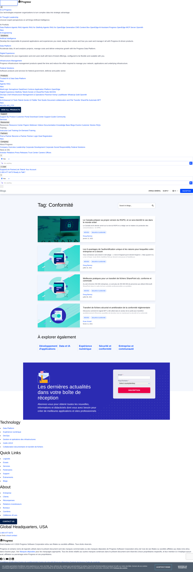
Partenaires (7, 470)
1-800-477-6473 (6, 172)
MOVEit (53, 92)
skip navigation (9, 3)
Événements (8, 477)
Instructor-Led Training (9, 131)
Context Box (85, 27)
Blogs (72, 125)
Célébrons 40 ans (10, 515)
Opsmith (71, 28)
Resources (5, 122)
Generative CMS (72, 27)
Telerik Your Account (28, 170)
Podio (46, 92)
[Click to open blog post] (59, 229)
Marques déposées (27, 552)
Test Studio (42, 100)
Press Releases (21, 153)
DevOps (3, 95)
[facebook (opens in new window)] (1, 560)
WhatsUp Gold (74, 95)
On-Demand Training (27, 131)
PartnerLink (14, 170)
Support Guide (50, 117)
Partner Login (32, 136)
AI (1, 7)
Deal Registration (26, 137)
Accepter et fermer (163, 567)
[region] (96, 567)
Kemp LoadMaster (59, 95)
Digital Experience (7, 53)
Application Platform (43, 89)
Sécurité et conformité (98, 232)
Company (4, 142)
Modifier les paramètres (182, 567)
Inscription (186, 191)
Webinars (33, 125)
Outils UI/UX (8, 443)
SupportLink (5, 170)
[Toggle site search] (1, 175)
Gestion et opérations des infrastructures (19, 439)
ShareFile (40, 92)
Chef (9, 95)
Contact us (8, 521)
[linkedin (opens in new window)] (13, 560)
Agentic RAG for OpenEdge (54, 27)
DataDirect (23, 89)
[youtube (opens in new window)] (7, 560)
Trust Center (33, 153)
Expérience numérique (12, 432)
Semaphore (13, 89)
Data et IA (64, 346)
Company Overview (8, 147)
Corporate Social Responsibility (58, 147)
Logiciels (6, 459)
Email (120, 375)
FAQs (98, 125)
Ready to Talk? (19, 172)
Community (61, 117)
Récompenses (9, 500)
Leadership (20, 147)
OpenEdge (55, 89)
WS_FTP (10, 106)
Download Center (37, 117)
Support (4, 114)
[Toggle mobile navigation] (1, 186)
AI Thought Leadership (9, 17)
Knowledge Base (63, 125)
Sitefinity (18, 92)
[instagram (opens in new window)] (10, 560)
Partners (4, 133)
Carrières (6, 512)
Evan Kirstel (87, 321)
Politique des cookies (120, 568)
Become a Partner (19, 136)
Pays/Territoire (123, 381)
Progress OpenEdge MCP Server (122, 27)
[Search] (1, 155)
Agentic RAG (16, 27)
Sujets (165, 191)
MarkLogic (4, 89)
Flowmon (48, 95)
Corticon (31, 89)
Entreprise (7, 493)
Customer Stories (88, 125)
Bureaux (6, 508)
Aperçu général (155, 191)
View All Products (10, 110)
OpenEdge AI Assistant (99, 27)
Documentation (50, 125)
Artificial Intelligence (8, 38)
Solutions (4, 36)
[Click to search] (153, 205)
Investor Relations (7, 153)
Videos (40, 125)
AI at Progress (5, 10)
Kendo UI (32, 92)
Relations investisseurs (12, 504)
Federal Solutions (7, 68)
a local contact (11, 535)
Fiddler (34, 100)
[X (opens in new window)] (4, 560)
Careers (42, 153)
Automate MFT (50, 101)
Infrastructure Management (11, 61)
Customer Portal (22, 117)
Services (3, 119)
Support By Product (8, 117)
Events (78, 125)
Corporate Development (35, 147)
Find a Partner (5, 136)
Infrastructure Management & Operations (27, 95)
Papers (26, 125)
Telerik (25, 92)
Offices (48, 153)
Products (4, 76)
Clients (6, 497)
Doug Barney (87, 236)
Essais (5, 462)
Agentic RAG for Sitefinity (32, 27)
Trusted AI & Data (7, 78)
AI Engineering (6, 33)
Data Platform (5, 27)
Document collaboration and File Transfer (63, 100)
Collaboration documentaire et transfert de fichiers (23, 447)
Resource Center (16, 125)
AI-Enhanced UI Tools (8, 100)
